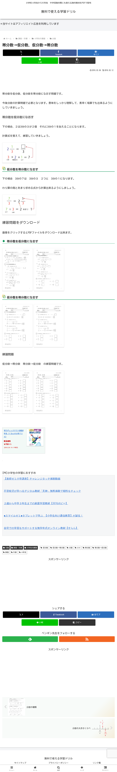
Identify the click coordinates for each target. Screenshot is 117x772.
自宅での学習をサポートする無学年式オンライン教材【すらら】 (41, 528)
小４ (78, 547)
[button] (77, 60)
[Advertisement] (58, 80)
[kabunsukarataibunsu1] (17, 325)
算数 (7, 552)
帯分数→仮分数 (101, 547)
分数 (7, 547)
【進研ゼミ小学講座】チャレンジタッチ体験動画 (32, 478)
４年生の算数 (32, 547)
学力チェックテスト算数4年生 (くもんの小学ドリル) (14, 433)
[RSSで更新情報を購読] (87, 639)
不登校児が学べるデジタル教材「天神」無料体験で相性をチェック (42, 490)
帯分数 (87, 547)
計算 (15, 552)
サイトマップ (20, 763)
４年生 (23, 552)
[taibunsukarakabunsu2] (49, 269)
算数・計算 (18, 547)
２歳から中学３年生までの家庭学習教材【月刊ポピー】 (36, 503)
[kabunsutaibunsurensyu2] (49, 391)
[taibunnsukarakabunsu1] (17, 269)
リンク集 (97, 763)
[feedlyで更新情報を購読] (30, 639)
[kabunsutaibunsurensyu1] (17, 391)
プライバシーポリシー (58, 763)
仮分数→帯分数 (58, 547)
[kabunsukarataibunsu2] (49, 325)
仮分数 (45, 547)
